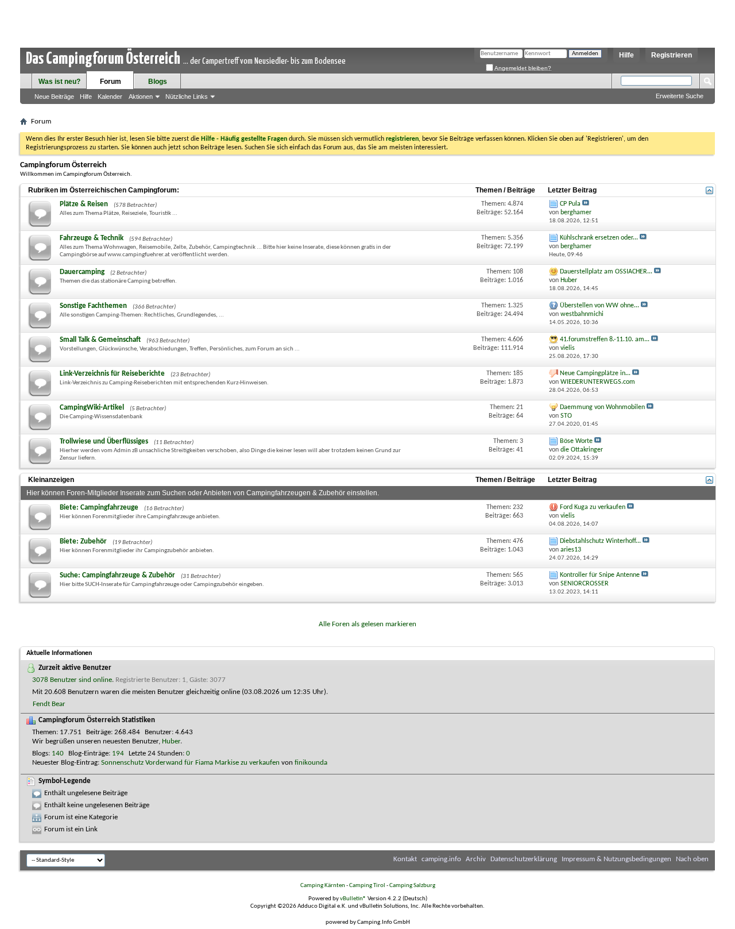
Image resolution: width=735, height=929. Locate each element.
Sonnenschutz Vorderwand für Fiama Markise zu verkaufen (190, 762)
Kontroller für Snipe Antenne (600, 575)
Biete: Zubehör (83, 541)
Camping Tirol (367, 885)
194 (118, 753)
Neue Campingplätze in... (595, 373)
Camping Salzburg (412, 885)
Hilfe (626, 55)
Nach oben (692, 859)
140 (58, 753)
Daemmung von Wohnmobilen (602, 407)
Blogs (157, 82)
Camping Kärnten (322, 885)
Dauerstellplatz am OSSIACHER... (606, 271)
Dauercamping (82, 272)
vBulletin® (353, 899)
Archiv (476, 859)
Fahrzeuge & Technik (91, 238)
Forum (110, 82)
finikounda (311, 762)
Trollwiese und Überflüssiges (104, 441)
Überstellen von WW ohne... (599, 305)
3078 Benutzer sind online (72, 680)
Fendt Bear (49, 704)
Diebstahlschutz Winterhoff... (600, 541)
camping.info (441, 859)
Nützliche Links (186, 96)
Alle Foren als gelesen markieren (367, 624)
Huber (171, 741)
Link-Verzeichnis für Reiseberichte (112, 373)
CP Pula (570, 204)
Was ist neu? (59, 82)
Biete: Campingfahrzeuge (99, 507)
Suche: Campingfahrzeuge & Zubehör (117, 575)
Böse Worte (576, 441)
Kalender (110, 96)
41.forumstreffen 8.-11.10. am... (604, 339)
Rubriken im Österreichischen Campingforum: (103, 190)
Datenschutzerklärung (523, 859)
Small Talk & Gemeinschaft (100, 340)
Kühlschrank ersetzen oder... (599, 237)
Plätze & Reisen (84, 204)
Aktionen (141, 96)
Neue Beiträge (54, 96)
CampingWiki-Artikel (92, 407)
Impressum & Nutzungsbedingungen (616, 859)
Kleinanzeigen (51, 480)
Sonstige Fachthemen (93, 306)
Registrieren (671, 55)
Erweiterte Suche (679, 95)
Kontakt (405, 859)
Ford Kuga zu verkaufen (592, 507)
